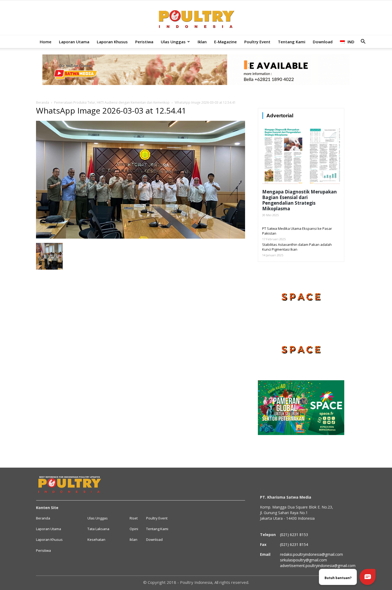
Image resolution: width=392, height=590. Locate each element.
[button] (363, 42)
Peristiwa (144, 41)
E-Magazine (225, 41)
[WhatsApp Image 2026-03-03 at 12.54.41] (140, 237)
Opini (134, 528)
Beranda (42, 102)
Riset (134, 518)
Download (323, 41)
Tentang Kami (291, 41)
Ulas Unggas (173, 41)
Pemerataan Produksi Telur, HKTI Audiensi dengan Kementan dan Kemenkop (112, 102)
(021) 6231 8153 (294, 534)
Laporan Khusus (112, 41)
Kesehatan (96, 539)
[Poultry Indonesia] (196, 18)
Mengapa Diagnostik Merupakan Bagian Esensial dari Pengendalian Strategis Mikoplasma (299, 200)
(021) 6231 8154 (294, 544)
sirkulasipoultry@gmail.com (303, 559)
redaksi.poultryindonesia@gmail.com (311, 554)
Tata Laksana (98, 528)
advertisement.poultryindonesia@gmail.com (317, 565)
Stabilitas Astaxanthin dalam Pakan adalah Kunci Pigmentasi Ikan (297, 247)
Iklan (202, 41)
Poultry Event (257, 41)
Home (45, 41)
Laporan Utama (74, 41)
